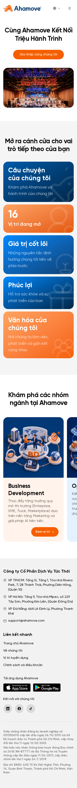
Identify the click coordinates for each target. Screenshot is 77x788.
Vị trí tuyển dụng (15, 658)
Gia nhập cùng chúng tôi (38, 54)
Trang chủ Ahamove (18, 643)
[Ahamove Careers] (22, 8)
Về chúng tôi (12, 650)
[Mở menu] (70, 8)
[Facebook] (19, 708)
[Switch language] (57, 8)
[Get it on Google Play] (46, 687)
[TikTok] (30, 708)
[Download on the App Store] (17, 687)
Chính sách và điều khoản (23, 665)
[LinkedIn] (7, 708)
